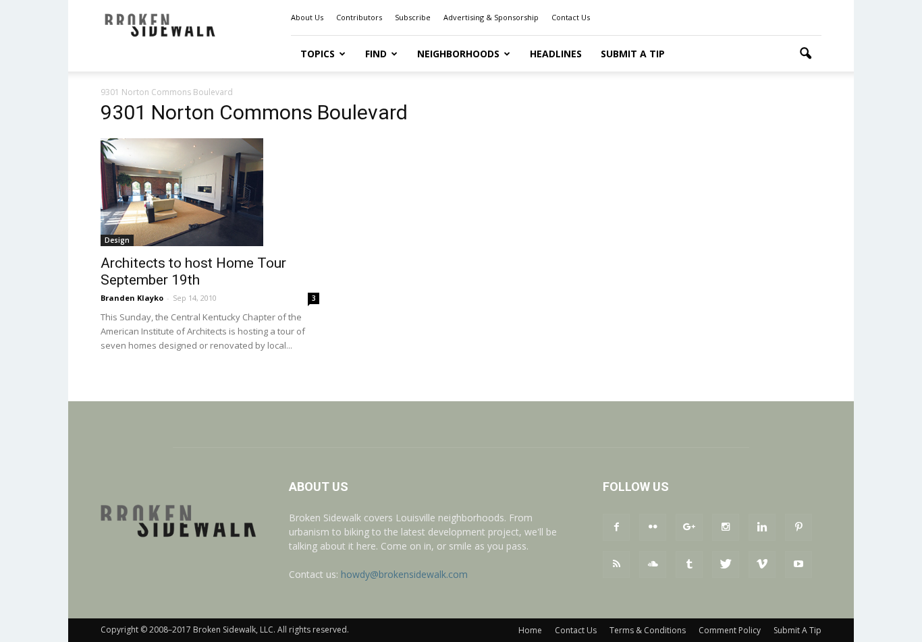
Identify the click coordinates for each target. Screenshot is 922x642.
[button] (805, 54)
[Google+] (689, 527)
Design (117, 240)
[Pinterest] (798, 527)
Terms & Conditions (647, 630)
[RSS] (616, 564)
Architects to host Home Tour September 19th (193, 271)
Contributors (359, 17)
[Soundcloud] (652, 564)
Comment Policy (730, 630)
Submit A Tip (633, 53)
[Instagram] (725, 527)
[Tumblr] (689, 564)
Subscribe (413, 17)
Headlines (556, 53)
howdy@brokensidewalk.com (404, 574)
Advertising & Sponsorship (491, 17)
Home (530, 630)
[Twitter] (725, 564)
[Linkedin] (762, 527)
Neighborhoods (458, 53)
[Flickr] (652, 527)
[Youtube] (798, 564)
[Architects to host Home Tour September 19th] (210, 192)
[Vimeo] (762, 564)
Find (376, 53)
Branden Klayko (132, 298)
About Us (307, 17)
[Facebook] (616, 527)
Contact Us (570, 17)
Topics (317, 53)
